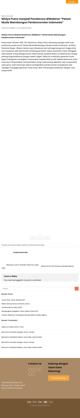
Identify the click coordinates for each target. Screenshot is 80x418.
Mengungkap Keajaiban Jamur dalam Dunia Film (19, 311)
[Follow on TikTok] (37, 369)
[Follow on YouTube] (33, 374)
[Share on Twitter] (38, 238)
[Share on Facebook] (34, 238)
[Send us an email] (40, 369)
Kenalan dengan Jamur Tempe (22, 332)
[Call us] (30, 374)
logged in (19, 280)
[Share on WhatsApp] (31, 238)
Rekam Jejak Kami (7, 16)
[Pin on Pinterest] (45, 238)
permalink (41, 245)
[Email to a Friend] (41, 238)
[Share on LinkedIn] (48, 238)
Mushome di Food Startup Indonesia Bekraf (57, 266)
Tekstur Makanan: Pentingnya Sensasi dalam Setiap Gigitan (24, 315)
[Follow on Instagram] (33, 369)
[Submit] (77, 289)
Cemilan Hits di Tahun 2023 (11, 307)
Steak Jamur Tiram (16, 327)
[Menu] (3, 8)
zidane (3, 327)
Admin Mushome (26, 28)
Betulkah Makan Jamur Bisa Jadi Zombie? (26, 337)
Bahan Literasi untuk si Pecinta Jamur (15, 304)
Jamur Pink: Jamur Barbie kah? (13, 300)
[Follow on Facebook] (30, 369)
